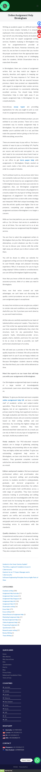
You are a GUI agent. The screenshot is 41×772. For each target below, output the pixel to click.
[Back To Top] (35, 767)
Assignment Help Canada (10, 596)
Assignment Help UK (9, 601)
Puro (26, 767)
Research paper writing (10, 630)
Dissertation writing (9, 606)
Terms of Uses (7, 678)
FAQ (4, 662)
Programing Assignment (10, 625)
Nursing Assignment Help (10, 620)
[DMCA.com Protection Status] (6, 770)
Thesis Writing (7, 635)
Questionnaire (7, 628)
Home (4, 654)
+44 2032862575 (16, 732)
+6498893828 (19, 750)
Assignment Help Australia (11, 593)
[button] (37, 760)
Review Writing (7, 633)
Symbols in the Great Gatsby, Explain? (15, 564)
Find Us (5, 667)
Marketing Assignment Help (11, 617)
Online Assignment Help (10, 622)
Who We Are (7, 657)
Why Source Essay (8, 659)
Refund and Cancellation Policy (12, 675)
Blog (4, 670)
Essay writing (7, 612)
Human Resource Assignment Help (13, 614)
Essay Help (6, 609)
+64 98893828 (17, 730)
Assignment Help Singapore (11, 598)
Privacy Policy (7, 672)
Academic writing (8, 591)
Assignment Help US (9, 604)
